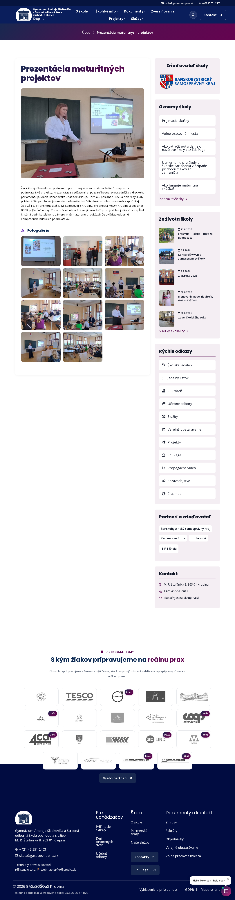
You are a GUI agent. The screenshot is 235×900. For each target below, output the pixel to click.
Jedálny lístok (191, 378)
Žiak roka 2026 (187, 275)
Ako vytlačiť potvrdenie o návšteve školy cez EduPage (183, 148)
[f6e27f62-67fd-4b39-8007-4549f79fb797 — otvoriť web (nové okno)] (79, 739)
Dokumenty (133, 11)
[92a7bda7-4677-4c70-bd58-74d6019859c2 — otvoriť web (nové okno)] (117, 718)
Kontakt (210, 15)
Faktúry (171, 830)
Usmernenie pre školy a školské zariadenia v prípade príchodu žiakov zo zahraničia (184, 167)
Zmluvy (171, 822)
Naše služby (140, 842)
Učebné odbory (179, 403)
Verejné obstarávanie (184, 429)
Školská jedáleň (179, 365)
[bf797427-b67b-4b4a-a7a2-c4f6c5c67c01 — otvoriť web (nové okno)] (194, 739)
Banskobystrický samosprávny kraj (186, 528)
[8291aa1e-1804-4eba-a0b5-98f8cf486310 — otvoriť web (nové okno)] (41, 718)
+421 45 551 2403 (211, 3)
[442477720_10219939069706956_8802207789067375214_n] (82, 347)
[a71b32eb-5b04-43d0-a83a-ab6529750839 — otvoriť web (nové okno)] (41, 739)
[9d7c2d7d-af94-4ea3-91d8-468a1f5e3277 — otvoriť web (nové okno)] (193, 718)
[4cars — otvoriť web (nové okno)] (174, 760)
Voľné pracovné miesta (180, 133)
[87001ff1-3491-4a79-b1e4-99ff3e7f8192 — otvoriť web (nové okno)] (79, 718)
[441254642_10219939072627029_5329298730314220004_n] (124, 283)
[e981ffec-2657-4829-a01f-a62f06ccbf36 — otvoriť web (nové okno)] (117, 739)
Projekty (116, 18)
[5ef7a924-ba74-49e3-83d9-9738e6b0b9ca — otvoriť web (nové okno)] (98, 760)
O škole (81, 11)
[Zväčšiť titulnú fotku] (82, 133)
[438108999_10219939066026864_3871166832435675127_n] (82, 251)
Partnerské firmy (173, 538)
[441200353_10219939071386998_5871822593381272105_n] (82, 283)
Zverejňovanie (163, 11)
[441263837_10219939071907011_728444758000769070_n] (82, 315)
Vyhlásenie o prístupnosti (159, 889)
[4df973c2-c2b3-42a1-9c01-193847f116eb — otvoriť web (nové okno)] (136, 760)
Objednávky (175, 839)
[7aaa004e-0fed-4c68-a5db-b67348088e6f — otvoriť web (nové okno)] (155, 696)
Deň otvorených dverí (104, 842)
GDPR (189, 889)
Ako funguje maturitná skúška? (180, 187)
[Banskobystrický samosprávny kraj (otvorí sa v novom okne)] (187, 81)
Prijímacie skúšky (175, 120)
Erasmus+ (175, 493)
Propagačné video (181, 468)
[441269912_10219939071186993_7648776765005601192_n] (124, 315)
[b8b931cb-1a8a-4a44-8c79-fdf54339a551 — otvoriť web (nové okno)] (60, 760)
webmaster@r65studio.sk (58, 870)
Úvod (86, 32)
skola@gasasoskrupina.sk (178, 3)
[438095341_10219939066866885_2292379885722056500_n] (41, 251)
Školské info (106, 11)
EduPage (191, 455)
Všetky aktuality (172, 331)
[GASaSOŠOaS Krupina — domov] (43, 14)
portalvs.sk (199, 538)
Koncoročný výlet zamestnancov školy (191, 256)
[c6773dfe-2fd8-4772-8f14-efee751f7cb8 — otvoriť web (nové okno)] (155, 739)
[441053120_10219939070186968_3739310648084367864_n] (41, 283)
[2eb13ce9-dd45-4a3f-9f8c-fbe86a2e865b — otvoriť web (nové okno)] (79, 696)
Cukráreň (174, 391)
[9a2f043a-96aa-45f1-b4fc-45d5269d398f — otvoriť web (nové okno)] (155, 718)
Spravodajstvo (178, 481)
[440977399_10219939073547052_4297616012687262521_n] (124, 251)
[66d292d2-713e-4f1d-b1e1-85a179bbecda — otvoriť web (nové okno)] (117, 696)
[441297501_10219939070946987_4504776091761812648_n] (41, 347)
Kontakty (141, 857)
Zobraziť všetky (172, 198)
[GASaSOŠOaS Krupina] (23, 817)
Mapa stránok (211, 889)
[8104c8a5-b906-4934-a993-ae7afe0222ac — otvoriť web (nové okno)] (194, 696)
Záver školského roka (192, 317)
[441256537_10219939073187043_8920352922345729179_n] (41, 315)
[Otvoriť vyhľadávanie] (193, 15)
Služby (136, 18)
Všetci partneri (115, 778)
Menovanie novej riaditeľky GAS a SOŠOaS (195, 298)
